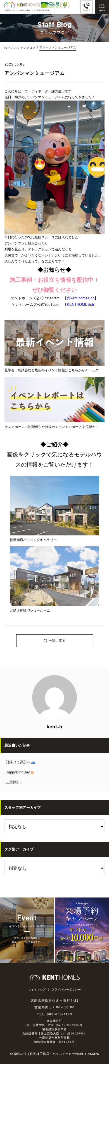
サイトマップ (37, 989)
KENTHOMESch (80, 304)
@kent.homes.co (80, 298)
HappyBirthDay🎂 (20, 772)
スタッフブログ (24, 47)
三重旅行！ (15, 782)
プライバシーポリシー (66, 989)
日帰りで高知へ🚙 (20, 762)
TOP (6, 47)
